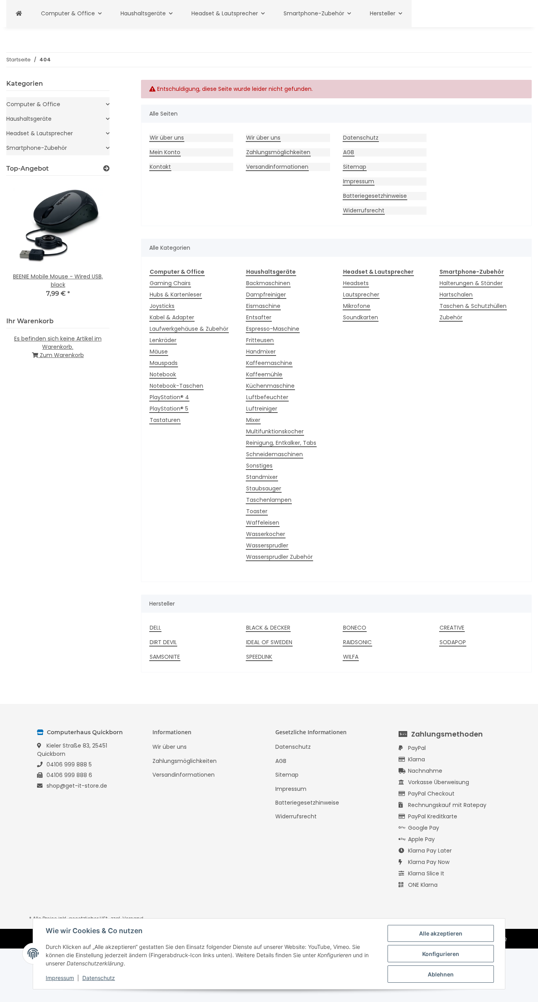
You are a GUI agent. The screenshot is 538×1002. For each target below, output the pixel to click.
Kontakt (160, 167)
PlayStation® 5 (169, 409)
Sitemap (354, 167)
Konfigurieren (440, 953)
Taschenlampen (268, 500)
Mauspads (164, 363)
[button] (57, 104)
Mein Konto (165, 152)
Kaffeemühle (264, 374)
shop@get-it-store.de (76, 786)
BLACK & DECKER (268, 628)
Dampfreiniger (266, 294)
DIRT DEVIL (163, 642)
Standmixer (262, 477)
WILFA (350, 657)
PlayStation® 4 (169, 397)
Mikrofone (356, 306)
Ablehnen (441, 974)
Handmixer (261, 351)
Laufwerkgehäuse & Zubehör (189, 329)
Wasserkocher (265, 534)
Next (89, 244)
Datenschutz (360, 138)
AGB (348, 152)
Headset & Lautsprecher (39, 133)
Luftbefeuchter (267, 397)
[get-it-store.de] (19, 13)
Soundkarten (360, 317)
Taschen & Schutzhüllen (473, 306)
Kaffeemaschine (269, 363)
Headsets (356, 283)
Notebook (163, 374)
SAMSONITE (165, 657)
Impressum (358, 181)
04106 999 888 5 (69, 764)
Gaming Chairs (170, 283)
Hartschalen (456, 294)
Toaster (256, 511)
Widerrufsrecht (363, 210)
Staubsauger (263, 488)
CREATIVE (452, 628)
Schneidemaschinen (274, 454)
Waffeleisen (262, 523)
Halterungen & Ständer (471, 283)
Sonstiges (259, 466)
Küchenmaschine (270, 386)
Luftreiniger (261, 409)
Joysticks (162, 306)
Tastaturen (165, 420)
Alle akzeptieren (440, 933)
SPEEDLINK (259, 657)
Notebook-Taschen (176, 386)
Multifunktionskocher (275, 431)
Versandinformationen (277, 167)
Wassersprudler (267, 545)
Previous (25, 244)
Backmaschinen (268, 283)
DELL (155, 628)
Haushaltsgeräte (29, 119)
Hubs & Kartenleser (176, 294)
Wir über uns (167, 138)
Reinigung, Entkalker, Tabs (281, 443)
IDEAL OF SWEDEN (269, 642)
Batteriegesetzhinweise (375, 196)
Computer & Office (33, 104)
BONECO (354, 628)
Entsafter (258, 317)
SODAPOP (453, 642)
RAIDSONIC (357, 642)
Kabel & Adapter (172, 317)
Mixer (253, 420)
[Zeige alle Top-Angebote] (106, 168)
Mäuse (159, 351)
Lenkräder (163, 340)
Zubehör (451, 317)
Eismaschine (263, 306)
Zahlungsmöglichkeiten (278, 152)
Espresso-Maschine (272, 329)
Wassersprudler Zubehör (279, 557)
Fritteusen (260, 340)
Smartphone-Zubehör (36, 148)
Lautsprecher (361, 294)
